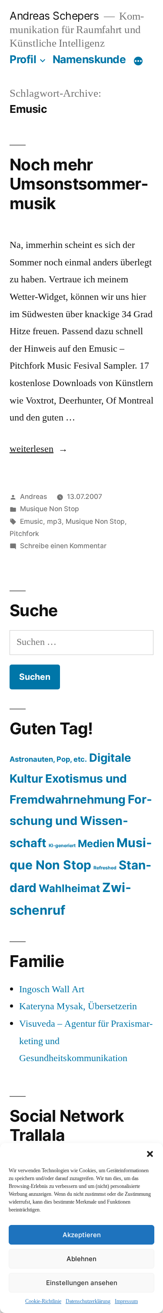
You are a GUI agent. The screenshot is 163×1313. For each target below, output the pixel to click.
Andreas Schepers (56, 15)
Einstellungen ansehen (81, 1283)
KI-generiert (62, 845)
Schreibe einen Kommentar (63, 546)
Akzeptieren (82, 1235)
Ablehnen (81, 1259)
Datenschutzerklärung (88, 1301)
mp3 (54, 521)
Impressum (126, 1301)
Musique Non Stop (49, 509)
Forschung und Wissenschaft (81, 821)
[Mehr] (138, 61)
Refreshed (104, 868)
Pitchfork (24, 533)
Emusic (31, 521)
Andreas (33, 496)
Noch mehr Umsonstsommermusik (79, 184)
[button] (150, 1154)
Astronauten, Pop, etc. (48, 759)
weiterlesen (39, 449)
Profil (23, 59)
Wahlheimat (69, 888)
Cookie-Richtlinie (43, 1301)
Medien (96, 843)
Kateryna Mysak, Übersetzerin (78, 1006)
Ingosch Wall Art (51, 989)
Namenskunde (89, 59)
